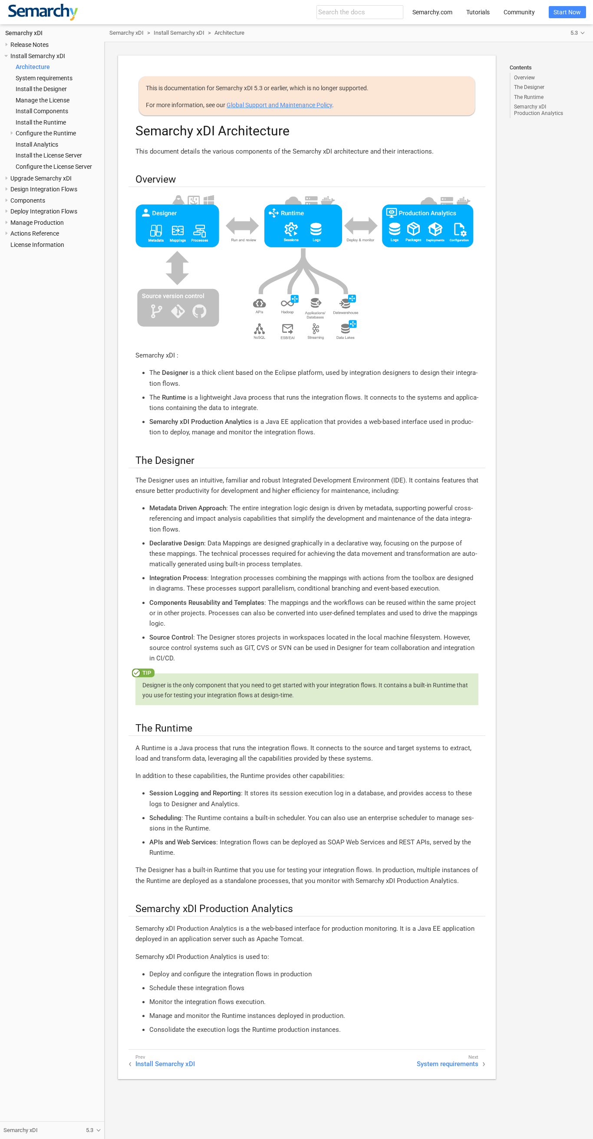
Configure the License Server (54, 166)
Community (519, 12)
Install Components (42, 111)
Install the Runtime (41, 122)
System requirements (44, 78)
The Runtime (529, 97)
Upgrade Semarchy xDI (41, 178)
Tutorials (478, 12)
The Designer (529, 87)
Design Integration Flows (43, 189)
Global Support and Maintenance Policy (279, 105)
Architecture (33, 67)
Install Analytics (37, 144)
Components (27, 200)
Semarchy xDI (24, 33)
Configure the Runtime (46, 133)
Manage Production (37, 222)
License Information (37, 244)
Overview (524, 78)
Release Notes (29, 45)
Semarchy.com (432, 12)
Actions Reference (34, 233)
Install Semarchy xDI (37, 56)
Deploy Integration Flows (43, 211)
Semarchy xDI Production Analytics (538, 110)
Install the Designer (41, 89)
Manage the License (42, 100)
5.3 (574, 33)
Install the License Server (49, 155)
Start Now (567, 12)
